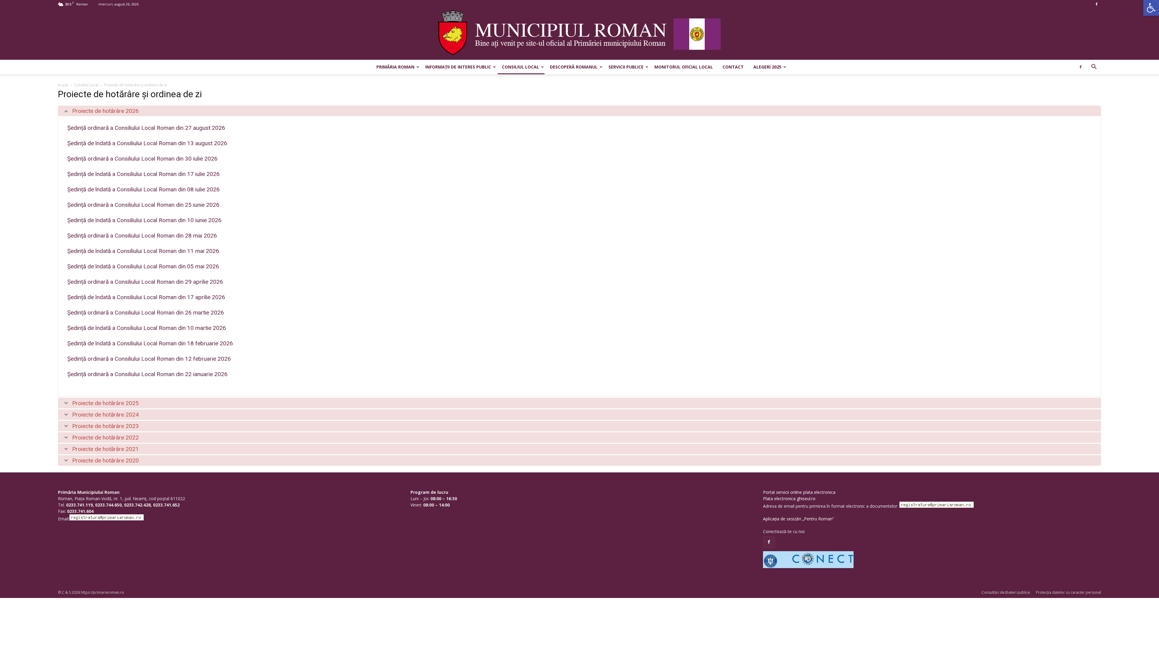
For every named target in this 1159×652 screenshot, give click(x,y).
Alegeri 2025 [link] (767, 67)
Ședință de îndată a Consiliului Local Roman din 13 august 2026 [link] (147, 143)
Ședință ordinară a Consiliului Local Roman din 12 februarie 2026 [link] (149, 358)
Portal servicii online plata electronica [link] (799, 492)
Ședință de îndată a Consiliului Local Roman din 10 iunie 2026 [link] (144, 220)
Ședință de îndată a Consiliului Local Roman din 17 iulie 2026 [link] (143, 174)
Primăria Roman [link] (395, 67)
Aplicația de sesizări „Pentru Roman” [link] (798, 519)
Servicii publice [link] (625, 67)
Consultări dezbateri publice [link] (1006, 592)
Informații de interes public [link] (458, 67)
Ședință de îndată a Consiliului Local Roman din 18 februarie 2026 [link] (150, 343)
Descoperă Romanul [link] (574, 67)
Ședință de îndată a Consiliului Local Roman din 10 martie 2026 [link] (146, 327)
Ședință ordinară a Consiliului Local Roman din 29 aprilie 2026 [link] (145, 281)
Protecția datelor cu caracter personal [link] (1068, 592)
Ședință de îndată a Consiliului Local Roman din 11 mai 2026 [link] (143, 251)
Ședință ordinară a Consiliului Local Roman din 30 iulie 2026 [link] (142, 158)
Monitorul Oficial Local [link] (683, 67)
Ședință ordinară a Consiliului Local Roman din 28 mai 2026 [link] (142, 235)
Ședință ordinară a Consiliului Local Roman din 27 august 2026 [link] (146, 127)
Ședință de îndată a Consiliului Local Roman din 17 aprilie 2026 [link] (146, 297)
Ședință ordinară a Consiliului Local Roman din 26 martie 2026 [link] (145, 312)
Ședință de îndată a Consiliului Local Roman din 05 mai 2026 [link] (143, 266)
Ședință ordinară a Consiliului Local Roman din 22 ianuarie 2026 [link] (147, 374)
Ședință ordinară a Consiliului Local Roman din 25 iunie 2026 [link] (143, 204)
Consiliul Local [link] (520, 67)
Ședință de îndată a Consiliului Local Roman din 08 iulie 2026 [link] (143, 189)
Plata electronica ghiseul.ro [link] (789, 498)
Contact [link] (733, 67)
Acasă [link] (63, 85)
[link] (1151, 8)
